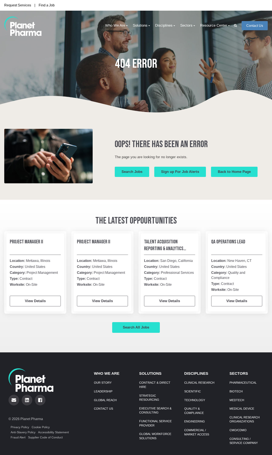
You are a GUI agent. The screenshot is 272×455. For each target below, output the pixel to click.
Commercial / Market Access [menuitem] (196, 432)
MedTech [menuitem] (237, 400)
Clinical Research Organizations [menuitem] (245, 419)
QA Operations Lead (228, 242)
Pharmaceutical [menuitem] (243, 382)
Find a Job (47, 5)
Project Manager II (26, 242)
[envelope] (13, 400)
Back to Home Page (234, 172)
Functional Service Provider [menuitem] (155, 423)
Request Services (17, 5)
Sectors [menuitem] (186, 25)
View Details (35, 301)
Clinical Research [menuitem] (199, 382)
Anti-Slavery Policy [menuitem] (23, 432)
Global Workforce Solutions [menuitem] (155, 436)
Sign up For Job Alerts (180, 172)
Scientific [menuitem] (192, 391)
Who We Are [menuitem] (115, 25)
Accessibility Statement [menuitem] (53, 432)
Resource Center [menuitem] (213, 25)
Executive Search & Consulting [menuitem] (155, 410)
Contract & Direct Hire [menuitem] (154, 385)
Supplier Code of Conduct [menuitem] (45, 437)
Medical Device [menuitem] (242, 408)
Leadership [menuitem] (103, 391)
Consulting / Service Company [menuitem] (244, 441)
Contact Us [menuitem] (103, 408)
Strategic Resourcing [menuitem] (149, 398)
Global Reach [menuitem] (105, 400)
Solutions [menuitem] (140, 25)
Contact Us (254, 25)
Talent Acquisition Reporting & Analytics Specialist (163, 248)
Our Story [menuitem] (103, 382)
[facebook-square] (40, 400)
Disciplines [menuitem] (164, 25)
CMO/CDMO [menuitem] (238, 430)
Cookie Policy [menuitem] (41, 427)
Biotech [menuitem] (236, 391)
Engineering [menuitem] (194, 421)
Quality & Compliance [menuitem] (194, 411)
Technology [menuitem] (194, 400)
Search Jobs (132, 172)
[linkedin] (27, 400)
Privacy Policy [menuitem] (20, 427)
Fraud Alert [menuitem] (18, 437)
